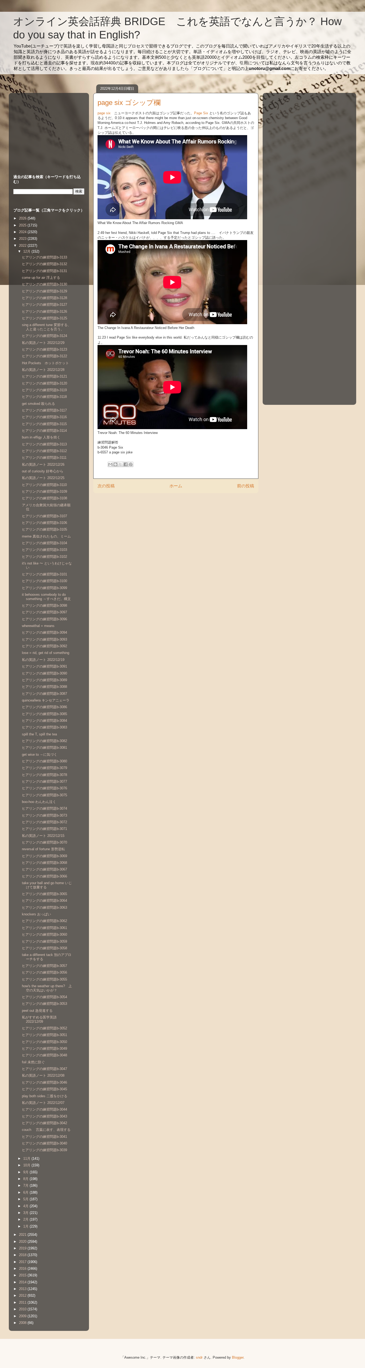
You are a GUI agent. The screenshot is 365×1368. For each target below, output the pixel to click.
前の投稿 (245, 486)
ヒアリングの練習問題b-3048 (44, 1055)
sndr (199, 1357)
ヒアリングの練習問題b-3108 (44, 498)
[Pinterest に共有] (130, 464)
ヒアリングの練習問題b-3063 (44, 908)
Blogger (237, 1357)
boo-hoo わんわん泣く (39, 802)
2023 (23, 239)
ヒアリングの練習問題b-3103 (44, 550)
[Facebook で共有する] (125, 464)
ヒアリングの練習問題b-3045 (44, 1089)
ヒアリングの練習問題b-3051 (44, 1035)
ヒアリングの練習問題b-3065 (44, 894)
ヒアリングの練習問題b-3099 (44, 588)
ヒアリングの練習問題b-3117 (44, 410)
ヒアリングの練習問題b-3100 (44, 581)
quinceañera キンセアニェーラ (45, 700)
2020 (23, 1242)
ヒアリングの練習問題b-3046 (44, 1082)
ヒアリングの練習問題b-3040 (44, 1143)
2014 (23, 1282)
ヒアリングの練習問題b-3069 (44, 856)
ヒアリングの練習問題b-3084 (44, 721)
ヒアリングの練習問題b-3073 (44, 815)
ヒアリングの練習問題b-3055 (44, 979)
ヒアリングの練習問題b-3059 (44, 941)
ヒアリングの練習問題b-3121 (44, 376)
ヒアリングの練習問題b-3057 (44, 966)
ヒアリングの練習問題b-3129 (44, 291)
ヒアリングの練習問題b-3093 (44, 639)
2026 (23, 218)
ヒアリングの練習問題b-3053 (44, 1004)
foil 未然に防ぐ (33, 1062)
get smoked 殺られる (38, 404)
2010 (23, 1309)
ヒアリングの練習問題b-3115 (44, 424)
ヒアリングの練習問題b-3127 (44, 305)
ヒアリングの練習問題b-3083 (44, 727)
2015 (23, 1275)
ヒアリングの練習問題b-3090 (44, 673)
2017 (23, 1262)
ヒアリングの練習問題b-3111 (44, 458)
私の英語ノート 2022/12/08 (43, 1075)
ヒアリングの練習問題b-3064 (44, 901)
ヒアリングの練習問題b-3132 (44, 264)
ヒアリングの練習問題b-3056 (44, 972)
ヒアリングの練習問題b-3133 (44, 257)
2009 (23, 1316)
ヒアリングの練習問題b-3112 (44, 451)
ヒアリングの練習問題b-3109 (44, 491)
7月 (26, 1185)
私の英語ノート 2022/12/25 (43, 478)
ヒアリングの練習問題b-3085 (44, 714)
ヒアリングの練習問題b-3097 (44, 612)
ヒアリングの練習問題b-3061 (44, 928)
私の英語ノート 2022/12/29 (43, 343)
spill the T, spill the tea (41, 734)
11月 (27, 1159)
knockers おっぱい (36, 914)
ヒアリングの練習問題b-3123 (44, 349)
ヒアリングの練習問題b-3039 (44, 1150)
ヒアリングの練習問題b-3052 (44, 1028)
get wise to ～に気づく (39, 754)
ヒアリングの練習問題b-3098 (44, 605)
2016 (23, 1269)
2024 (23, 232)
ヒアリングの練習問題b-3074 (44, 808)
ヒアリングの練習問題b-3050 (44, 1042)
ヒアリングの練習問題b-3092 (44, 646)
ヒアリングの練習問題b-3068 (44, 863)
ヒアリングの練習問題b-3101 (44, 574)
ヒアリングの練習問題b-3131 (44, 271)
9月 (26, 1172)
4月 (26, 1206)
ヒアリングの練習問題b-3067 (44, 869)
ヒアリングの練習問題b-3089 (44, 680)
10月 (27, 1165)
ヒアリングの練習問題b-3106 (44, 523)
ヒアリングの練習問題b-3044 (44, 1109)
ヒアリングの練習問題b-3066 (44, 876)
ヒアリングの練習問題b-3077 (44, 781)
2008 (23, 1323)
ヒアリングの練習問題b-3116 (44, 417)
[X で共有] (120, 464)
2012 (23, 1295)
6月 (26, 1192)
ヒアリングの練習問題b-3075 (44, 795)
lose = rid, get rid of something (45, 653)
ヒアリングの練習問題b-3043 (44, 1116)
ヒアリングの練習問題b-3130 (44, 284)
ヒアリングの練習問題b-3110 (44, 485)
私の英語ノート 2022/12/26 (43, 464)
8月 (26, 1179)
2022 (23, 246)
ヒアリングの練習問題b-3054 (44, 997)
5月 (26, 1199)
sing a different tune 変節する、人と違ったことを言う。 (46, 327)
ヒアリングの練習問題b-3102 (44, 557)
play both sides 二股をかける (44, 1096)
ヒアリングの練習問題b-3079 (44, 768)
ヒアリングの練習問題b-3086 (44, 707)
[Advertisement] (46, 128)
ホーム (175, 486)
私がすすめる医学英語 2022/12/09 (39, 1019)
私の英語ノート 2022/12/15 (43, 836)
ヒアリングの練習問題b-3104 (44, 543)
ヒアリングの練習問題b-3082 (44, 741)
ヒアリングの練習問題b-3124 (44, 336)
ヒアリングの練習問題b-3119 (44, 390)
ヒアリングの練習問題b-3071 (44, 829)
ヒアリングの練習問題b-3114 (44, 431)
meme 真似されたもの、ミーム (46, 536)
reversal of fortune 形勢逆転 (43, 849)
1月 (26, 1226)
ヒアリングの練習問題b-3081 (44, 748)
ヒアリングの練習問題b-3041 (44, 1137)
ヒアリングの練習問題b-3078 (44, 775)
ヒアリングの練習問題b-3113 (44, 444)
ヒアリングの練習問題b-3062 (44, 921)
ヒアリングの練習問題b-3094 (44, 632)
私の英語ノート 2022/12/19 (43, 660)
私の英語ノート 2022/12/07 (43, 1103)
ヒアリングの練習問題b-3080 (44, 761)
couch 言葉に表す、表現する (46, 1130)
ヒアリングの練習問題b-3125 (44, 318)
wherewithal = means (38, 626)
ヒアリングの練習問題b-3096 (44, 619)
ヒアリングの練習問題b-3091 (44, 666)
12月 (27, 251)
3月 (26, 1213)
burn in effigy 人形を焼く (41, 437)
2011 (23, 1302)
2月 (26, 1219)
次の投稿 (106, 486)
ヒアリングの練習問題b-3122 (44, 356)
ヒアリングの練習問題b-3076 (44, 788)
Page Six (201, 113)
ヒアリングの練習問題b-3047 (44, 1069)
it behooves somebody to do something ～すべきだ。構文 (48, 597)
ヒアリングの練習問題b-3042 (44, 1123)
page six (104, 113)
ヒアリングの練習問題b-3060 (44, 934)
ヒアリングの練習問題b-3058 (44, 948)
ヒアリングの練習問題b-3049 (44, 1048)
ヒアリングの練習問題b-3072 (44, 822)
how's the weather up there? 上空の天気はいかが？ (47, 988)
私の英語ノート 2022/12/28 (43, 370)
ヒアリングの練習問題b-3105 (44, 529)
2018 (23, 1255)
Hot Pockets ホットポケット (45, 363)
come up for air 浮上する (41, 278)
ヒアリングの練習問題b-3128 (44, 298)
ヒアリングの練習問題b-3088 (44, 687)
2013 (23, 1289)
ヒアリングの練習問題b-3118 (44, 397)
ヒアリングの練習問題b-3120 (44, 383)
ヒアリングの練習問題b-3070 (44, 842)
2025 (23, 225)
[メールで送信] (110, 464)
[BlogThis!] (115, 464)
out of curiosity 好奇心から (42, 471)
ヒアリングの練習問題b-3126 (44, 311)
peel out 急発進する (37, 1011)
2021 (23, 1235)
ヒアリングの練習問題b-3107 (44, 516)
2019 (23, 1248)
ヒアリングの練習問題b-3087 (44, 694)
